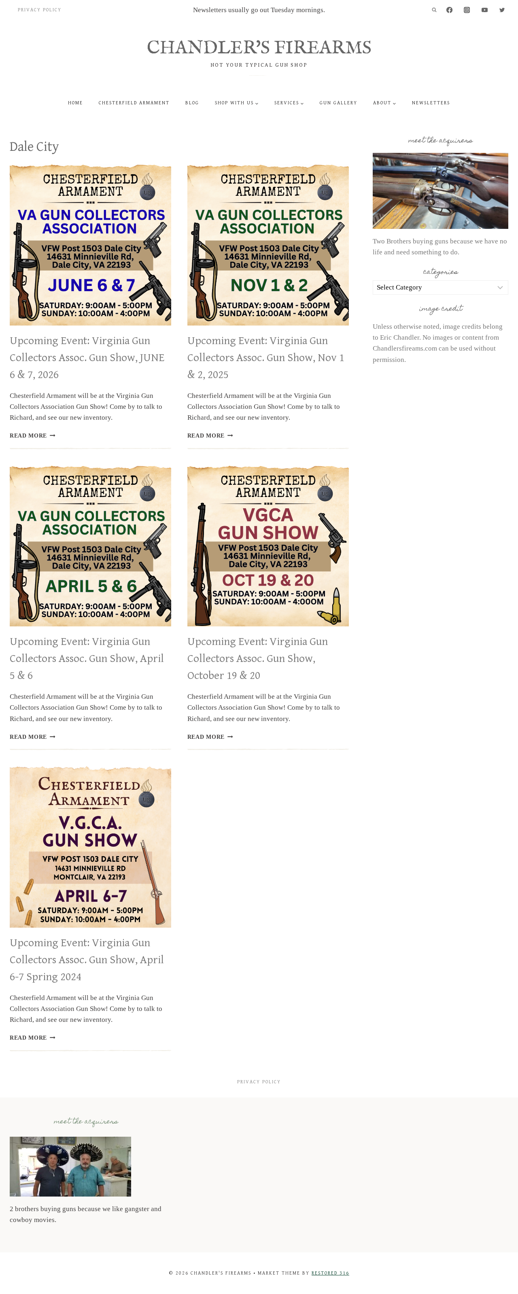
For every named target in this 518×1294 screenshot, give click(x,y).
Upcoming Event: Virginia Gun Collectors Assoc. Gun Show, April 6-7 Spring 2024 (87, 960)
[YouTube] (484, 10)
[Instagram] (467, 10)
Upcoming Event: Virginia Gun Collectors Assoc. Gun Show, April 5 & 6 (87, 658)
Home (75, 103)
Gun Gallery (338, 103)
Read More (32, 436)
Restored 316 (330, 1273)
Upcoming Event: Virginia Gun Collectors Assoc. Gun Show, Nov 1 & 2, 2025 (265, 357)
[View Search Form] (434, 10)
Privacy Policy (40, 10)
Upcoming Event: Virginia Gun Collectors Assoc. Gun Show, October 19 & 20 (257, 658)
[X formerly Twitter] (502, 10)
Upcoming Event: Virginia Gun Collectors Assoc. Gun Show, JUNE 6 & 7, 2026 (87, 357)
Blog (192, 103)
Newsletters (431, 103)
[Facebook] (449, 10)
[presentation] (90, 245)
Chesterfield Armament (134, 103)
